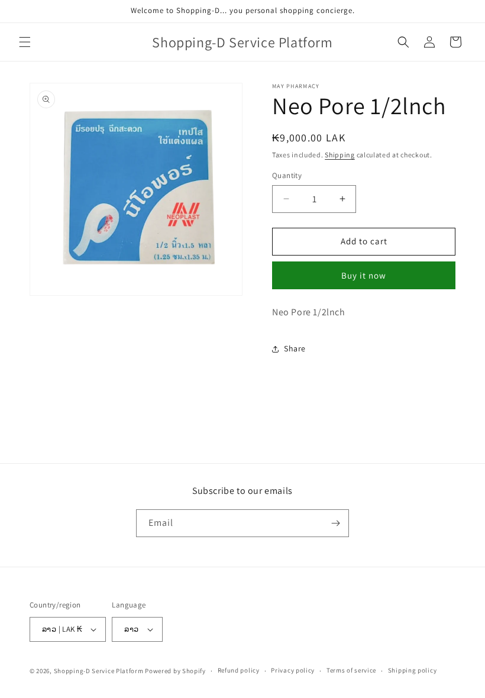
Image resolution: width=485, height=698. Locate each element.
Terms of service (351, 670)
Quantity (287, 175)
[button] (25, 42)
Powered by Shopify (175, 671)
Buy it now (363, 275)
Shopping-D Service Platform (99, 671)
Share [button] (295, 348)
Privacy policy (293, 670)
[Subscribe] (335, 523)
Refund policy (239, 670)
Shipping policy (412, 670)
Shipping (340, 154)
